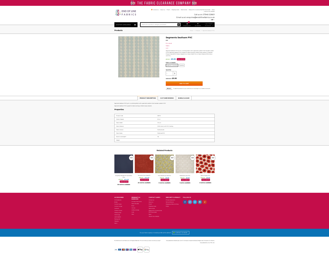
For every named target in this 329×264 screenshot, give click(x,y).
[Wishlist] (125, 163)
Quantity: (168, 69)
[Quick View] (122, 163)
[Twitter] (190, 202)
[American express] (130, 249)
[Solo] (134, 249)
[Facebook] (185, 202)
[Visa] (115, 249)
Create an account (205, 88)
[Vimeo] (195, 202)
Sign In (198, 88)
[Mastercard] (123, 249)
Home (191, 30)
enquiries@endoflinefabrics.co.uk (201, 17)
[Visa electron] (119, 249)
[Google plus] (205, 202)
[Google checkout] (143, 249)
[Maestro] (127, 249)
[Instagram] (200, 202)
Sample (182, 65)
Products (198, 30)
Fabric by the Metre (172, 65)
